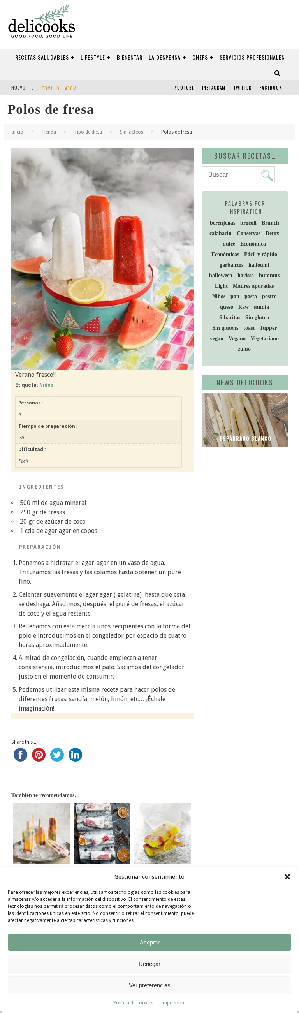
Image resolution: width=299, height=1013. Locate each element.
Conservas (248, 233)
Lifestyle (93, 57)
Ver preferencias (150, 985)
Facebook (270, 87)
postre (269, 296)
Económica (253, 244)
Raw (243, 307)
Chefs (200, 57)
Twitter (242, 87)
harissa (245, 275)
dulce (229, 244)
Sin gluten (257, 317)
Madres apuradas (253, 286)
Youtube (184, 87)
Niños (46, 385)
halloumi (258, 265)
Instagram (213, 87)
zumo (244, 349)
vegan (216, 338)
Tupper (268, 328)
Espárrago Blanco (244, 438)
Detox (272, 233)
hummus (269, 275)
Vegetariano (265, 338)
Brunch (270, 223)
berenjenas (222, 223)
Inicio (17, 132)
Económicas (225, 254)
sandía (261, 307)
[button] (287, 877)
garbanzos (231, 265)
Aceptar (150, 942)
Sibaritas (229, 317)
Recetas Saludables (42, 57)
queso (226, 307)
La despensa (165, 57)
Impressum (173, 1003)
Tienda (48, 132)
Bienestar (129, 57)
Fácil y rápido (260, 254)
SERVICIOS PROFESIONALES (252, 57)
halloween (220, 275)
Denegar (149, 963)
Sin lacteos (131, 132)
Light (221, 286)
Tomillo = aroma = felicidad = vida (80, 88)
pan (234, 296)
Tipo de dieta (88, 132)
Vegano (237, 338)
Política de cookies (133, 1003)
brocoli (248, 223)
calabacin (220, 233)
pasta (250, 296)
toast (249, 328)
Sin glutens (225, 328)
